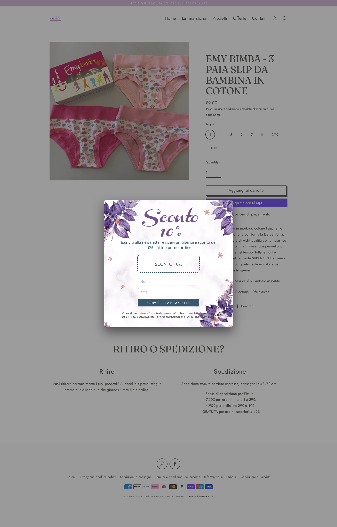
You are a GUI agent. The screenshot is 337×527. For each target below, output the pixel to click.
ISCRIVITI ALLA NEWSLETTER (168, 303)
